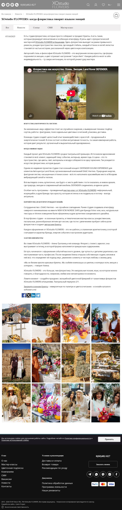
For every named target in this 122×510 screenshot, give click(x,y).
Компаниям (7, 471)
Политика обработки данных (57, 483)
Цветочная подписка (12, 468)
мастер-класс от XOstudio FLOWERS (79, 190)
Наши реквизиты (51, 490)
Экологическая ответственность (17, 507)
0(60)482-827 (28, 4)
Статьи (36, 27)
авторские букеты (52, 224)
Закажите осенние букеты (36, 286)
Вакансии (6, 479)
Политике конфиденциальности (78, 438)
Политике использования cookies (15, 440)
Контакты (6, 486)
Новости (21, 27)
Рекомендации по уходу (54, 468)
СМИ (50, 27)
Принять (109, 439)
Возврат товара (50, 464)
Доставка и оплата (51, 460)
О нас (4, 460)
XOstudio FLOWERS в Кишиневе (49, 42)
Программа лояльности (54, 486)
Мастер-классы (9, 464)
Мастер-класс (67, 27)
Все (7, 27)
